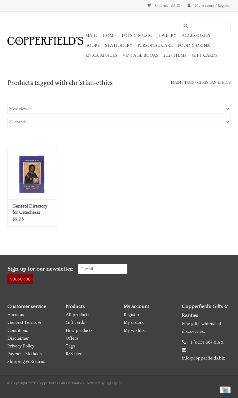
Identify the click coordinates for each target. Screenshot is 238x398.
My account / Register (212, 6)
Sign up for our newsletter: (40, 269)
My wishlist (135, 330)
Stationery (118, 45)
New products (79, 330)
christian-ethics (214, 83)
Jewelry (166, 35)
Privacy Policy (20, 346)
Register (131, 314)
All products (78, 314)
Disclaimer (18, 338)
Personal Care (155, 45)
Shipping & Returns (26, 361)
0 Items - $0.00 (167, 6)
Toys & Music (136, 35)
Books (92, 45)
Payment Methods (24, 353)
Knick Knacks (101, 55)
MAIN (91, 35)
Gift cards (205, 55)
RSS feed (74, 353)
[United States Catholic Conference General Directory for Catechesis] (31, 174)
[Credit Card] (224, 389)
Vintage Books (140, 55)
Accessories (196, 35)
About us (15, 314)
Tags (189, 83)
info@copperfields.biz (203, 358)
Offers (72, 338)
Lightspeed (113, 383)
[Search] (185, 26)
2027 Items (175, 55)
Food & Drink (194, 45)
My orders (134, 322)
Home (109, 35)
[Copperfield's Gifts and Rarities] (45, 41)
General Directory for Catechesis (29, 209)
